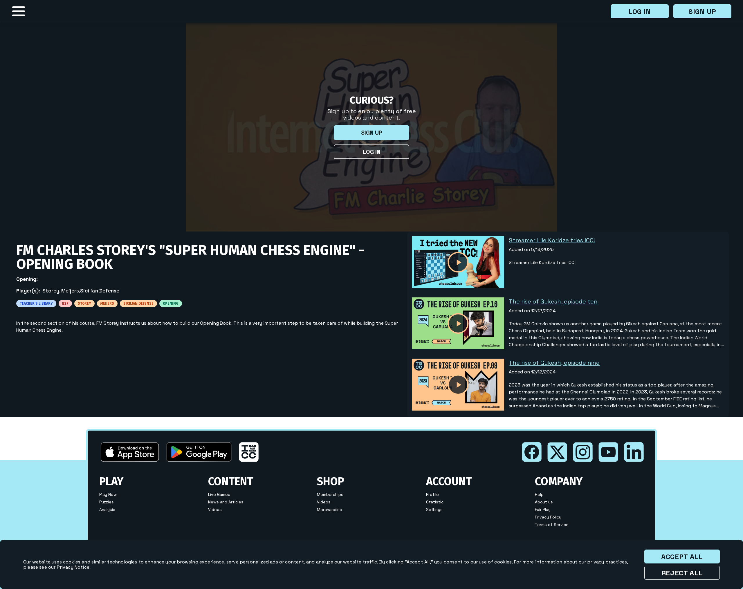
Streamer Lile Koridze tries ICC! (552, 240)
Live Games (219, 494)
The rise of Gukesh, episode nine (554, 362)
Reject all (682, 572)
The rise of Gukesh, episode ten (553, 301)
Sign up (702, 11)
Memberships (330, 494)
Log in (639, 11)
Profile (432, 494)
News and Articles (226, 502)
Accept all (682, 556)
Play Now (108, 494)
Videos (215, 509)
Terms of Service (552, 524)
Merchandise (329, 509)
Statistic (434, 502)
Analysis (107, 509)
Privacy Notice (73, 567)
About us (544, 502)
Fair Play (543, 509)
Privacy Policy (548, 517)
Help (539, 494)
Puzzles (106, 502)
